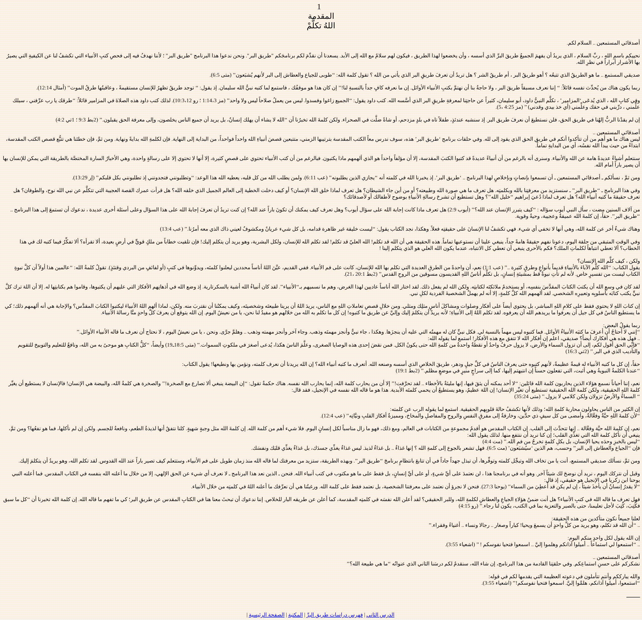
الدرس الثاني (380, 615)
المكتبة (295, 615)
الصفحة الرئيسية (267, 615)
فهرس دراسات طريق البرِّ (334, 615)
